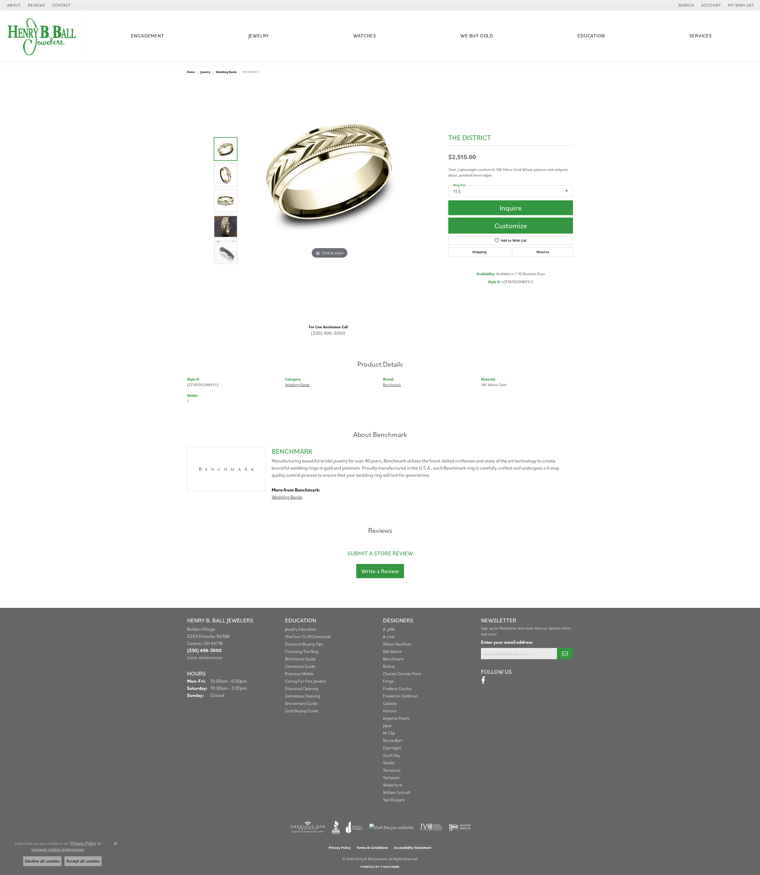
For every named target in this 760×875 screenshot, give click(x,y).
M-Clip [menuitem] (389, 733)
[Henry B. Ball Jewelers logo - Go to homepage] (43, 35)
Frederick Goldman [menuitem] (400, 696)
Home (191, 72)
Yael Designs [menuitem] (394, 800)
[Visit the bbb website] (336, 827)
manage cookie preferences (57, 849)
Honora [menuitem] (390, 711)
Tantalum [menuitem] (391, 777)
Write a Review (380, 571)
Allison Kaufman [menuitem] (397, 644)
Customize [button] (510, 225)
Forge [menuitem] (388, 681)
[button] (685, 5)
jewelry (205, 72)
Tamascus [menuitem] (391, 770)
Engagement (147, 36)
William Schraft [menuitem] (396, 792)
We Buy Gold (476, 36)
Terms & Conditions (372, 847)
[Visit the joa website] (354, 827)
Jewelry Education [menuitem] (300, 629)
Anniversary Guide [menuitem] (301, 703)
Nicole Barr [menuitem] (393, 740)
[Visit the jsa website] (391, 827)
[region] (329, 200)
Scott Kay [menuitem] (391, 755)
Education (591, 36)
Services (700, 36)
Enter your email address (507, 642)
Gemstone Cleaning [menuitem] (302, 696)
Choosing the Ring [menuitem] (302, 651)
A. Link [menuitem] (389, 636)
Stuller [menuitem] (389, 762)
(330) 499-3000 (328, 333)
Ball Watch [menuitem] (392, 651)
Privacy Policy (340, 847)
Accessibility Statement (412, 847)
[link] (13, 5)
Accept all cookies (83, 861)
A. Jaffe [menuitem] (389, 629)
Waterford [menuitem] (392, 785)
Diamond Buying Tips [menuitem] (304, 644)
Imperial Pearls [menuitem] (396, 718)
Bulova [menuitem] (389, 666)
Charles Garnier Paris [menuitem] (402, 673)
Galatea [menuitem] (390, 703)
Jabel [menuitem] (387, 725)
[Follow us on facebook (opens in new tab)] (483, 680)
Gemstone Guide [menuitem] (300, 666)
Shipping (479, 252)
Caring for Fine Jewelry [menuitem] (305, 681)
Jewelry (258, 36)
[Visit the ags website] (307, 827)
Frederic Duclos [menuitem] (397, 688)
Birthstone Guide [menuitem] (300, 659)
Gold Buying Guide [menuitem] (301, 711)
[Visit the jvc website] (431, 827)
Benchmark (392, 384)
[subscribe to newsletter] (565, 653)
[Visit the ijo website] (460, 827)
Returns (542, 252)
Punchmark (390, 867)
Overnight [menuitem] (392, 748)
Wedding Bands (226, 72)
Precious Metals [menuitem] (299, 673)
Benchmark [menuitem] (393, 659)
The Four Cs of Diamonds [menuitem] (308, 636)
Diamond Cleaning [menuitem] (301, 688)
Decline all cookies (42, 861)
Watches (364, 36)
